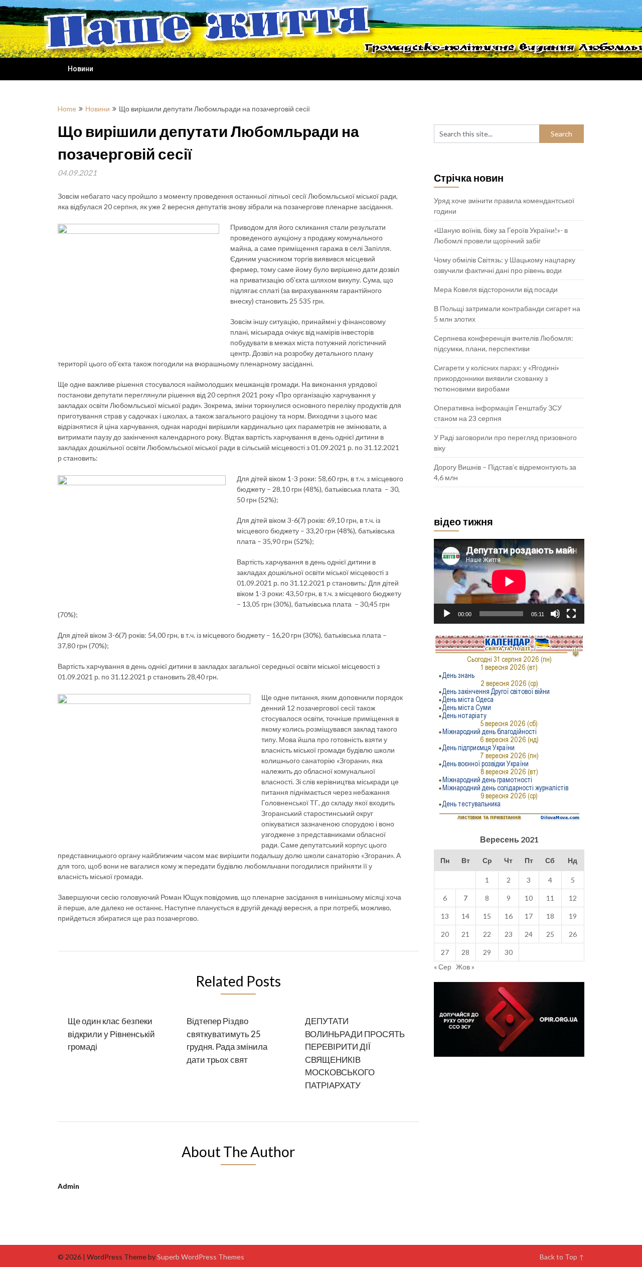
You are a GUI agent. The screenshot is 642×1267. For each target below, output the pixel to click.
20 (445, 934)
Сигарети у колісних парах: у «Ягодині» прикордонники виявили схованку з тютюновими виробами (496, 378)
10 (529, 898)
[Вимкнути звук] (555, 614)
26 (573, 934)
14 (465, 916)
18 (550, 916)
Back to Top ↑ (562, 1256)
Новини (80, 69)
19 (573, 916)
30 (509, 952)
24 (529, 934)
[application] (509, 581)
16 (509, 916)
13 (445, 916)
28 (465, 952)
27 (445, 952)
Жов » (465, 966)
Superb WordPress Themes (200, 1256)
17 (529, 916)
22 (487, 934)
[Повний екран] (571, 614)
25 (550, 934)
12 (573, 898)
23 (509, 934)
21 (465, 934)
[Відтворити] (447, 614)
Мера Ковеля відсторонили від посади (496, 289)
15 (487, 916)
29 (487, 952)
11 (550, 898)
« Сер (442, 966)
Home (67, 108)
